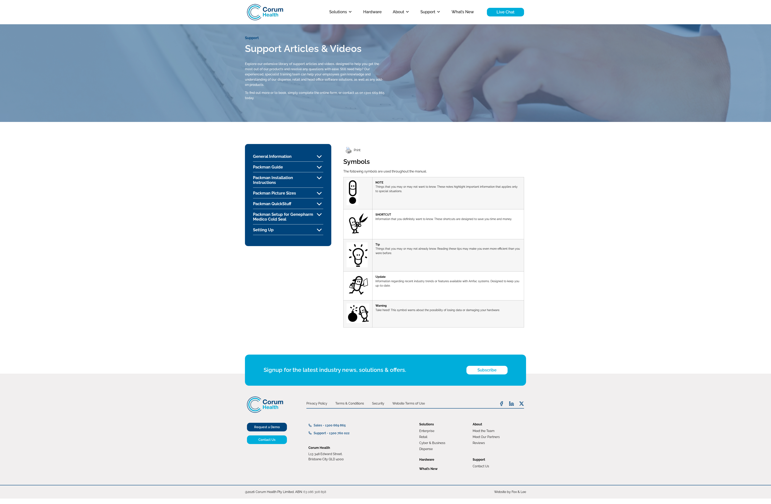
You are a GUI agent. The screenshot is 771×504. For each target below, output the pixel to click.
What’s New (463, 11)
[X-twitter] (521, 403)
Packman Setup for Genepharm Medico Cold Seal (283, 217)
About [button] (398, 11)
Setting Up (263, 229)
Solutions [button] (338, 11)
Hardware (372, 11)
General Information (272, 156)
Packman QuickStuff (272, 203)
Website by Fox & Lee (510, 492)
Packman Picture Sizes (274, 193)
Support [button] (427, 11)
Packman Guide (268, 167)
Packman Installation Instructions (273, 180)
